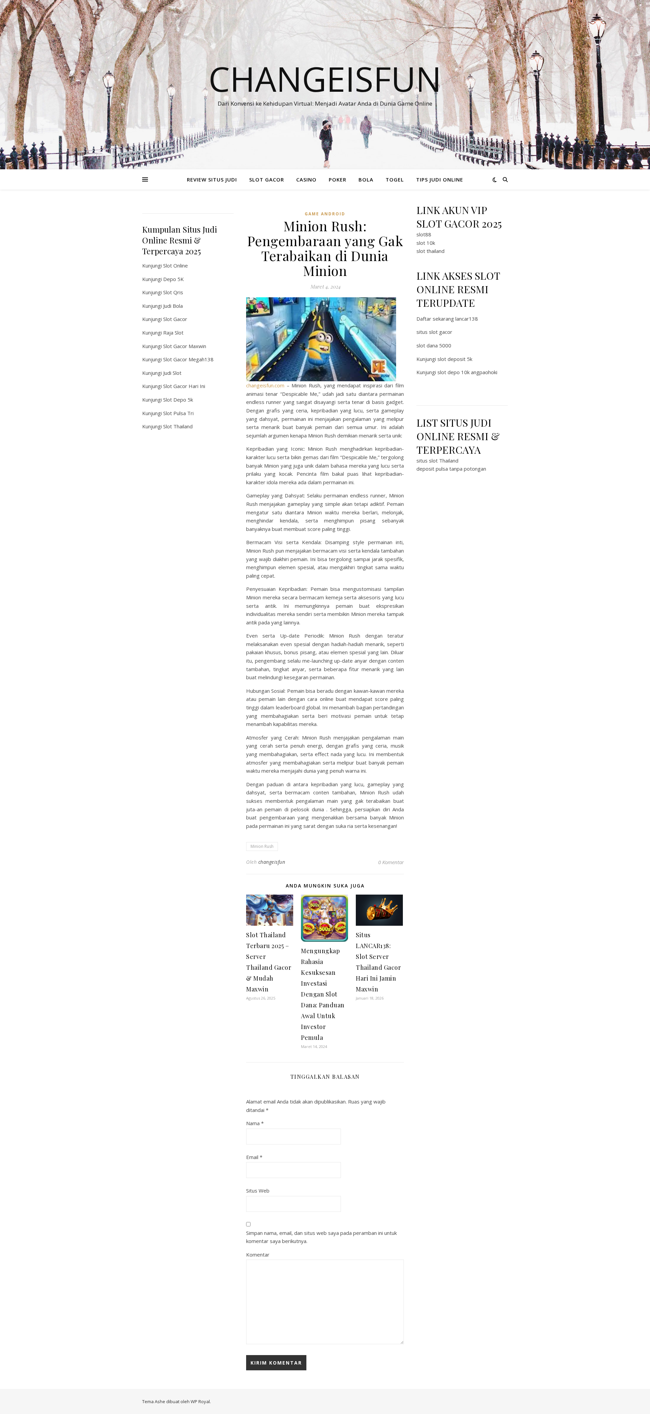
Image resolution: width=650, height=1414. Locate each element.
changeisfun (271, 862)
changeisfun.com (265, 385)
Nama (255, 1123)
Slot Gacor (175, 319)
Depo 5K (173, 279)
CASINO (306, 179)
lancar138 (466, 318)
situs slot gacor (434, 331)
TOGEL (395, 179)
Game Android (325, 214)
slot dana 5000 (433, 345)
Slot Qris (173, 292)
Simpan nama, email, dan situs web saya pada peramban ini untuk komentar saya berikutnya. (321, 1237)
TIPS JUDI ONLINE (439, 179)
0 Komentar (391, 862)
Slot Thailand (178, 426)
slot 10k (425, 242)
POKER (337, 179)
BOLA (366, 179)
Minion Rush (262, 846)
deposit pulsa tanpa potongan (451, 468)
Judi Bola (173, 305)
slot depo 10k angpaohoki (467, 372)
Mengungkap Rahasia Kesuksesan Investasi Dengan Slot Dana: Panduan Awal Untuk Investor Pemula (323, 994)
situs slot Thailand (437, 460)
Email (254, 1157)
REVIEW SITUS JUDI (212, 179)
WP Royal (200, 1401)
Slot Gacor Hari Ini (184, 386)
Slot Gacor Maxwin (184, 346)
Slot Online (175, 265)
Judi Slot (172, 372)
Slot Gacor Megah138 (188, 359)
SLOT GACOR (266, 179)
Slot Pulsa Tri (178, 413)
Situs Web (257, 1190)
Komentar (257, 1254)
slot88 (423, 234)
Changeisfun (325, 78)
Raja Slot (173, 332)
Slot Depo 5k (178, 399)
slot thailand (430, 251)
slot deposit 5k (454, 359)
